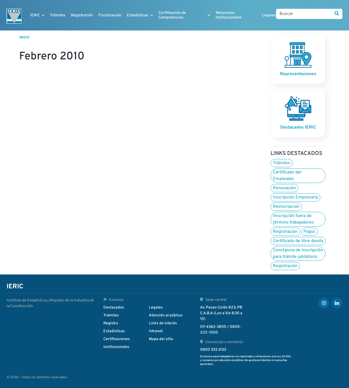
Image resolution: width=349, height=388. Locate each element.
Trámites (57, 15)
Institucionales (116, 347)
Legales (269, 15)
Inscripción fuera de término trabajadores (293, 219)
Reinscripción (286, 206)
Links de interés (163, 323)
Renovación (284, 188)
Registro (110, 323)
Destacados (113, 307)
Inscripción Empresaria (295, 197)
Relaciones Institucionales (229, 15)
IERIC (35, 15)
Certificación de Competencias (172, 15)
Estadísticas (137, 15)
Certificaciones (116, 339)
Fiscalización (109, 15)
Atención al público (165, 315)
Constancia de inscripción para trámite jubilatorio (298, 253)
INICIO (24, 37)
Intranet (156, 331)
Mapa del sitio (161, 339)
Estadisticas (114, 331)
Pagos (309, 231)
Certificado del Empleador (287, 176)
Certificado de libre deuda (298, 241)
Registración (82, 15)
